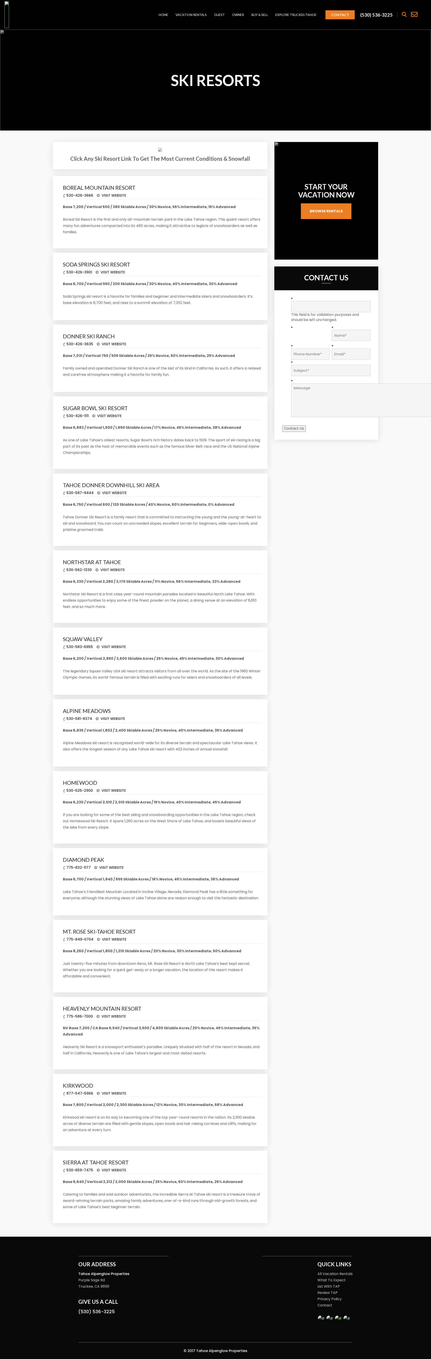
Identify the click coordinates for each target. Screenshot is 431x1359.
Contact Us (294, 428)
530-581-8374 (79, 718)
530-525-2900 (79, 790)
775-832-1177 (78, 867)
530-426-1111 (77, 415)
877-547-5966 (79, 1093)
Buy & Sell (259, 15)
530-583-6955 (79, 646)
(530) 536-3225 (96, 1311)
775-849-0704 (79, 939)
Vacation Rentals (191, 15)
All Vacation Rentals (335, 1273)
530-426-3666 (79, 195)
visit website (113, 195)
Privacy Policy (329, 1299)
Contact (340, 15)
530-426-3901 (79, 272)
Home (163, 15)
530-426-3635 (79, 344)
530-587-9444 (80, 492)
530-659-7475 (79, 1170)
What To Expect (331, 1280)
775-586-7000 (79, 1016)
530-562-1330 (79, 569)
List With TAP (328, 1286)
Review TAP (327, 1292)
